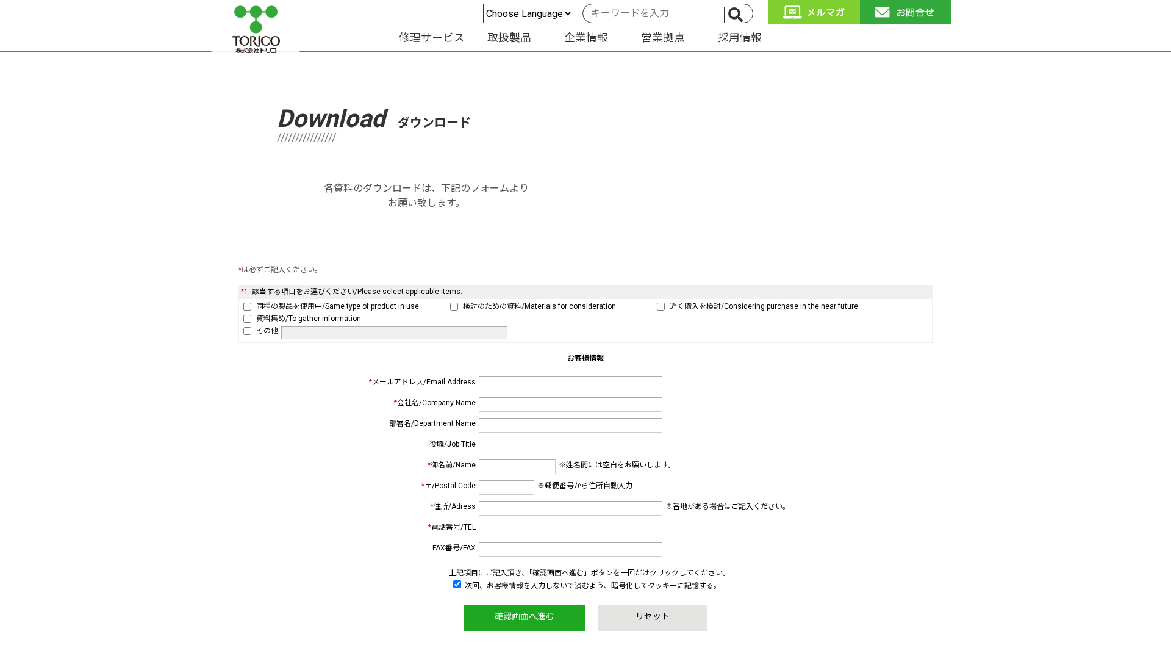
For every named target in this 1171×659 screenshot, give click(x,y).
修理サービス (432, 38)
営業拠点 (663, 38)
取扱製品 (509, 38)
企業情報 (586, 38)
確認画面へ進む (524, 616)
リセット (653, 616)
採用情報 (740, 38)
